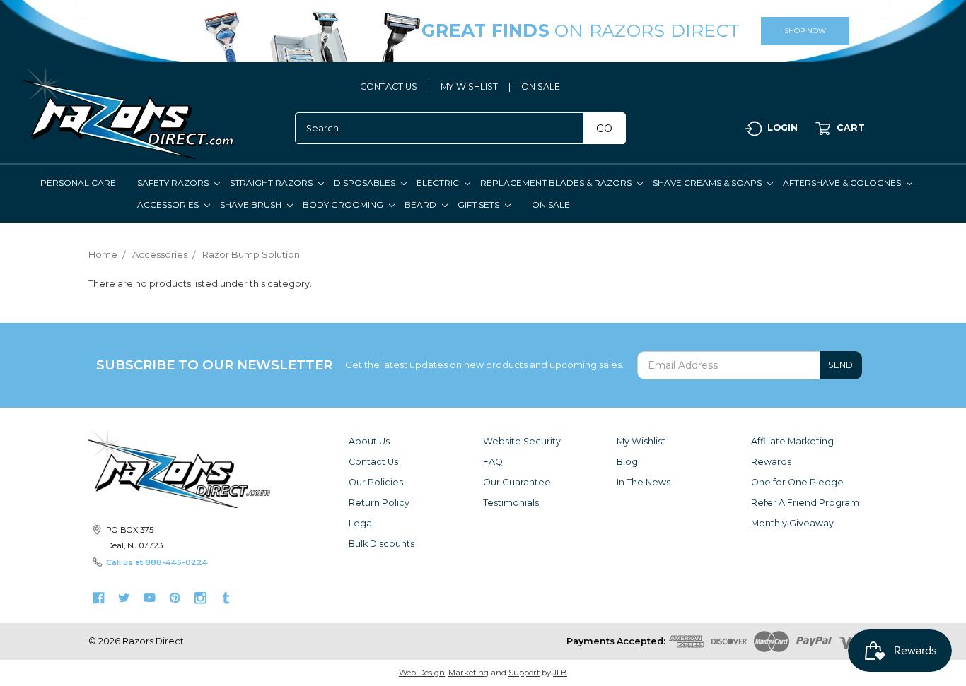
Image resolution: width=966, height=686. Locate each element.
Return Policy (379, 502)
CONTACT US (388, 86)
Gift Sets (479, 204)
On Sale (551, 204)
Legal (361, 523)
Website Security (522, 441)
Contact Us (373, 461)
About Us (369, 441)
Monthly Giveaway (792, 523)
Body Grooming (344, 204)
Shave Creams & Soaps (708, 182)
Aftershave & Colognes (843, 182)
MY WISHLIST (469, 86)
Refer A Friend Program (805, 502)
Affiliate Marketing (792, 441)
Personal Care (78, 182)
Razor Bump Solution (251, 254)
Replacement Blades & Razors (557, 182)
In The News (643, 482)
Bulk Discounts (381, 543)
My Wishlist (641, 441)
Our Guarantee (517, 482)
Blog (627, 461)
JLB (560, 673)
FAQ (493, 461)
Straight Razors (272, 182)
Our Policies (376, 482)
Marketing (468, 673)
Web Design (422, 673)
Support (524, 673)
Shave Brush (252, 204)
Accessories (169, 204)
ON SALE (540, 86)
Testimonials (511, 502)
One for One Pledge (797, 482)
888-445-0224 (176, 562)
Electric (439, 182)
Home (102, 254)
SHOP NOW (805, 30)
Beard (421, 204)
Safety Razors (174, 182)
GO (604, 128)
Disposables (365, 182)
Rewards (771, 461)
